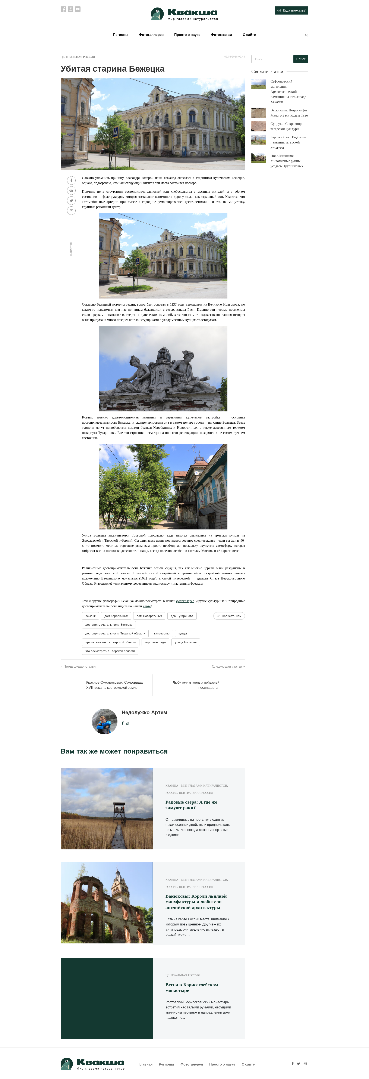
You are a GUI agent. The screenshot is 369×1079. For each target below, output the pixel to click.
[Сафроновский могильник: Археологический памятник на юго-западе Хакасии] (261, 84)
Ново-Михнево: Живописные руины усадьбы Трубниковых (287, 161)
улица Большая (186, 642)
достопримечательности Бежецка (108, 624)
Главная (145, 1064)
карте (147, 606)
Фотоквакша (221, 35)
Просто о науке (187, 35)
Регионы (120, 35)
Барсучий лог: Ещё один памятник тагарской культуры (288, 142)
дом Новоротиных (149, 616)
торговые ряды (155, 642)
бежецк (90, 616)
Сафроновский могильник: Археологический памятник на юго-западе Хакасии (288, 92)
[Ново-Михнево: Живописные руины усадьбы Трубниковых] (261, 158)
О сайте (249, 35)
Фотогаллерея (151, 35)
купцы (183, 633)
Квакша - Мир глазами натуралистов (196, 785)
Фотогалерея (191, 1064)
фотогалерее (185, 601)
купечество (162, 633)
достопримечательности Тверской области (115, 633)
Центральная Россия (78, 57)
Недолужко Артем (144, 712)
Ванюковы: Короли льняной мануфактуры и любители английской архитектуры (196, 901)
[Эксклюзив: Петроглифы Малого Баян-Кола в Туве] (261, 113)
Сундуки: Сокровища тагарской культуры (286, 126)
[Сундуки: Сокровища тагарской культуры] (261, 126)
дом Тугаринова (182, 616)
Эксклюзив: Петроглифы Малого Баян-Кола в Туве (289, 112)
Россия (171, 792)
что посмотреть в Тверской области (110, 651)
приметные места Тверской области (110, 642)
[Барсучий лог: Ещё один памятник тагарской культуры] (261, 140)
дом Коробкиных (116, 616)
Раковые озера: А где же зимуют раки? (191, 804)
